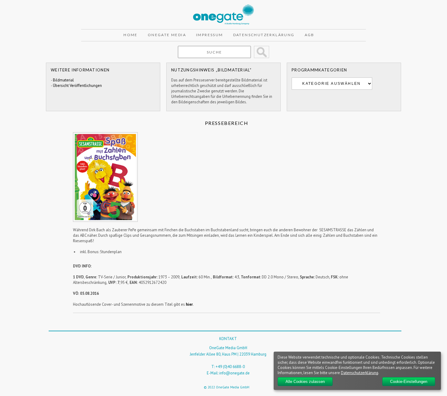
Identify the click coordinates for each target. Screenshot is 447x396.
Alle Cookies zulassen (305, 381)
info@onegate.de (234, 373)
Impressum (209, 35)
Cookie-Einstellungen (408, 381)
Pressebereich (226, 123)
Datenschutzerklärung (264, 35)
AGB (309, 35)
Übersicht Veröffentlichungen (77, 85)
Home (130, 35)
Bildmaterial (63, 80)
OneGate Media (167, 35)
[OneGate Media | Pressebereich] (223, 7)
